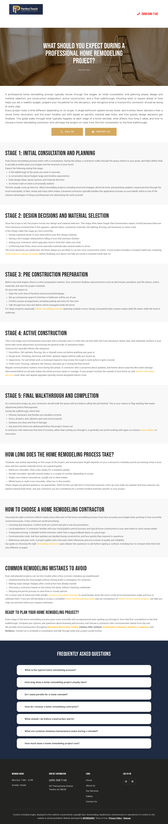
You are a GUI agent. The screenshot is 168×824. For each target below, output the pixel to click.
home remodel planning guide (80, 598)
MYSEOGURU (88, 818)
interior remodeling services (49, 308)
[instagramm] (126, 781)
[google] (133, 781)
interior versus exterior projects (133, 598)
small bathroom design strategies (22, 253)
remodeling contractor (48, 543)
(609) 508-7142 (58, 780)
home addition (147, 430)
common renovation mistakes (63, 595)
